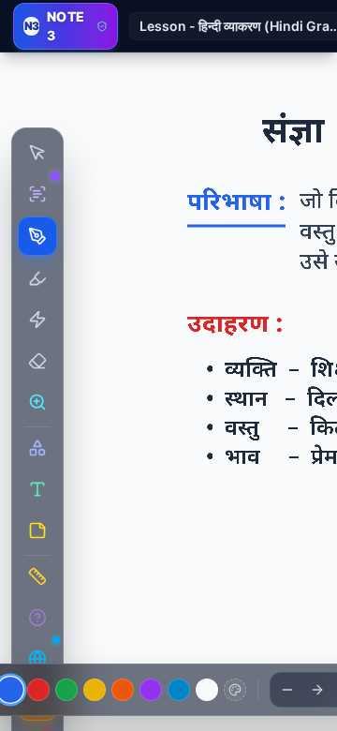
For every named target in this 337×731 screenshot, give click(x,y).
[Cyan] (179, 690)
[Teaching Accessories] (37, 576)
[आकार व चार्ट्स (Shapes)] (37, 448)
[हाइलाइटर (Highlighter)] (37, 278)
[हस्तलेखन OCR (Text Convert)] (37, 194)
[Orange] (122, 690)
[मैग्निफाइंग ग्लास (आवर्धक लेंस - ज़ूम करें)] (37, 402)
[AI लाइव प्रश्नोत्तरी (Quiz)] (37, 617)
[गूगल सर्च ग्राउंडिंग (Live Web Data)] (37, 659)
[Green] (66, 690)
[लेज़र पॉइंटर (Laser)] (37, 319)
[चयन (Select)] (37, 153)
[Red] (38, 690)
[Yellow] (94, 690)
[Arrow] (317, 690)
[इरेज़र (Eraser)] (37, 361)
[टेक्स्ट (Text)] (37, 489)
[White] (207, 690)
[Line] (287, 690)
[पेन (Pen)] (37, 236)
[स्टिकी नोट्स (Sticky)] (37, 530)
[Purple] (150, 690)
